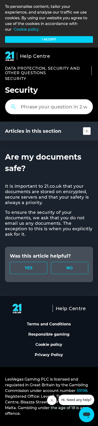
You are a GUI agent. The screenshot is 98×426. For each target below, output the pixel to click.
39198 (82, 390)
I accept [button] (49, 39)
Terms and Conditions (49, 324)
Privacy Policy (49, 355)
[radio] (28, 268)
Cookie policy (26, 29)
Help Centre (35, 56)
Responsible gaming (48, 334)
